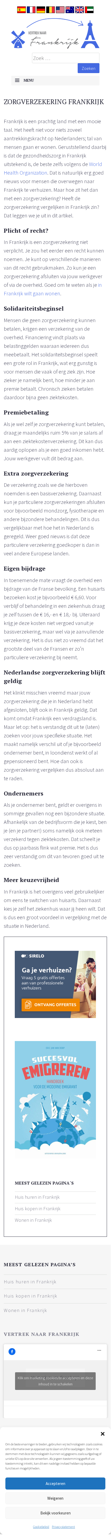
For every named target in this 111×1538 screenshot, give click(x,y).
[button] (102, 1434)
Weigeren (55, 1498)
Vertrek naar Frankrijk (41, 1334)
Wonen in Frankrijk (33, 1220)
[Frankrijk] (55, 33)
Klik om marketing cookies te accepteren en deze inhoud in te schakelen (55, 1380)
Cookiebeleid (41, 1527)
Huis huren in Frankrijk (37, 1197)
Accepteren (55, 1483)
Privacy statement (63, 1527)
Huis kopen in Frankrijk (37, 1208)
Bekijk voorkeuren (55, 1513)
